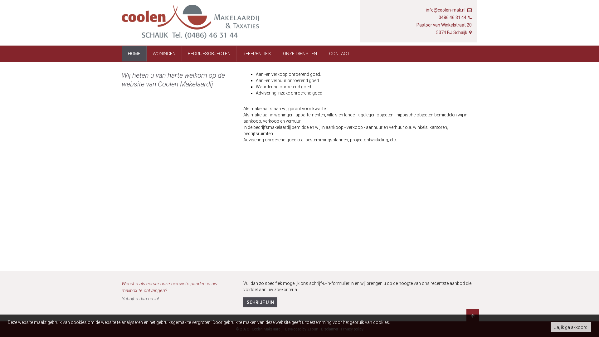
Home (134, 53)
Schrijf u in (260, 302)
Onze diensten (300, 53)
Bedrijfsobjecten (209, 53)
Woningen (164, 53)
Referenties (257, 53)
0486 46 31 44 (452, 17)
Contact (339, 53)
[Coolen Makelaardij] (190, 25)
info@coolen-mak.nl (445, 9)
